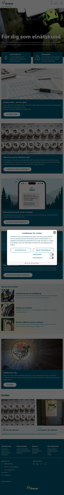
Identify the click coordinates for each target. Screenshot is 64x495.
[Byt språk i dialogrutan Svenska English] (54, 232)
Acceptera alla (20, 250)
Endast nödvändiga (43, 250)
